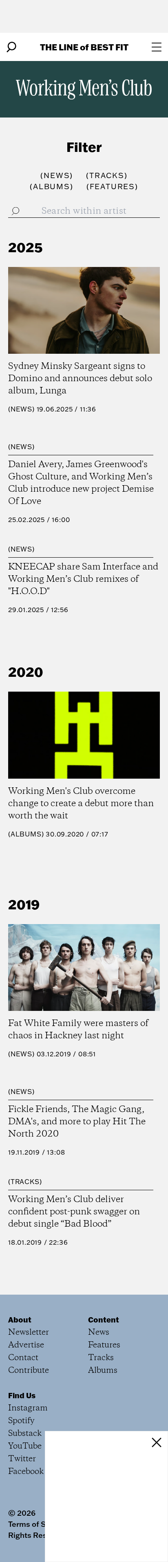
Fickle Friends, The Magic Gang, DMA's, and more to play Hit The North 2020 (77, 1121)
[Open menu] (156, 47)
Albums (26, 834)
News (21, 409)
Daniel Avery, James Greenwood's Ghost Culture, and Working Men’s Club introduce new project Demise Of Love (81, 483)
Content (103, 1320)
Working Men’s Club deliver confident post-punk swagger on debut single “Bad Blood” (74, 1212)
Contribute (28, 1370)
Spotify (21, 1420)
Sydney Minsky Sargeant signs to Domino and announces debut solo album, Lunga (80, 378)
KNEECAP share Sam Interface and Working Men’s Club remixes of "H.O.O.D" (83, 579)
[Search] (11, 47)
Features (104, 1345)
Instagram (28, 1408)
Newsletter (28, 1332)
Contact (23, 1357)
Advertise (26, 1345)
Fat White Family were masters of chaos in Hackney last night (78, 1029)
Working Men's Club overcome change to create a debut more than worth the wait (81, 803)
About (19, 1320)
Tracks (25, 1182)
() (56, 175)
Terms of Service (38, 1524)
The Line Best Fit (84, 47)
